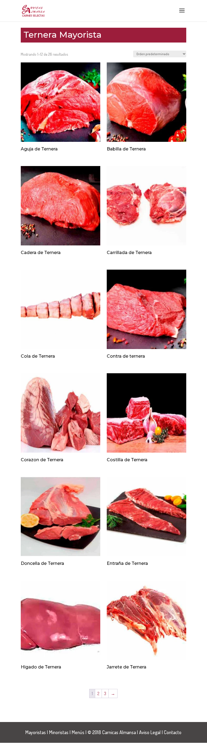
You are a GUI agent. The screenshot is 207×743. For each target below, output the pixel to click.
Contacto (172, 732)
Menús (78, 732)
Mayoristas (35, 732)
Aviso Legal (150, 732)
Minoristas (58, 732)
